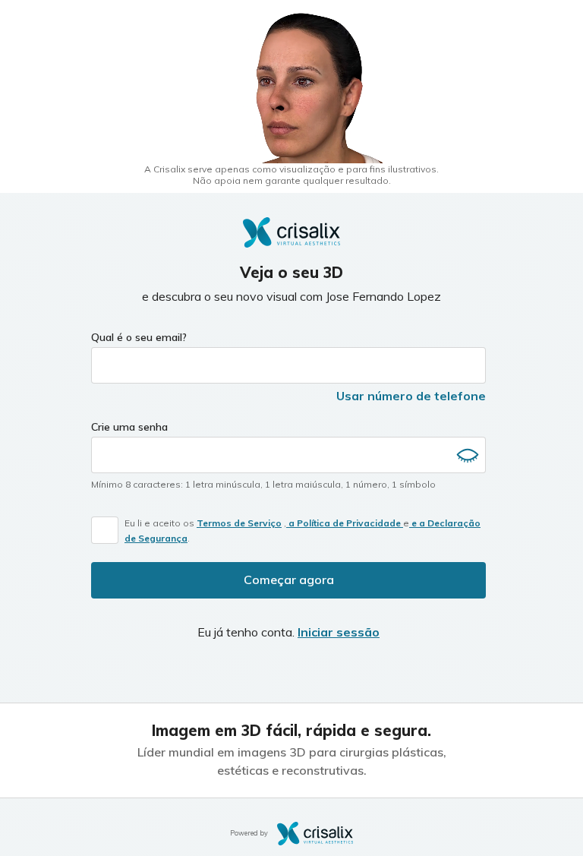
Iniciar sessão (339, 632)
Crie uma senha (129, 427)
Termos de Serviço (239, 523)
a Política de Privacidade (344, 523)
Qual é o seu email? (139, 337)
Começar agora (289, 579)
